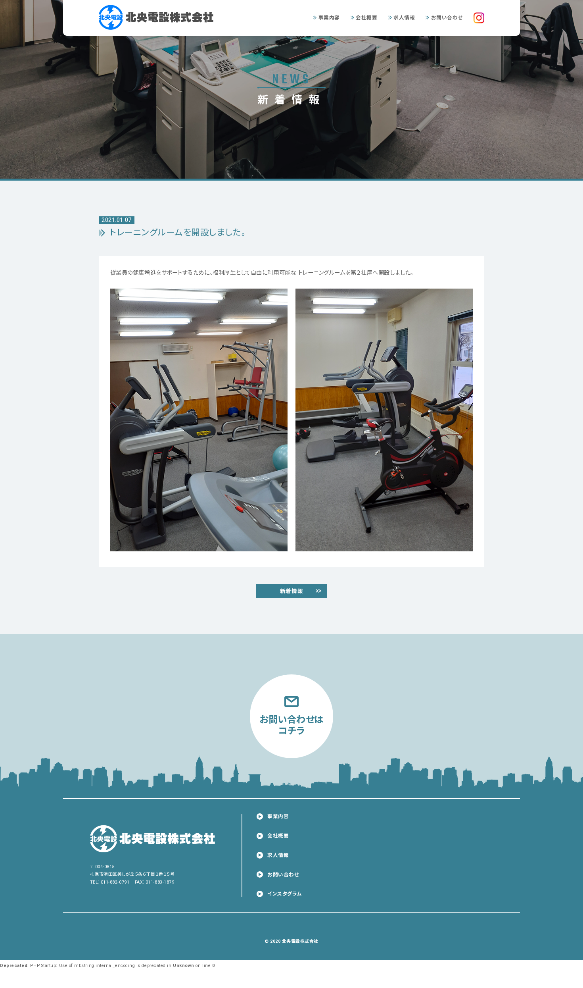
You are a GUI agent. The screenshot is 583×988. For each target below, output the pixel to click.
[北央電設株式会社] (161, 17)
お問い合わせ (447, 18)
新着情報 (291, 591)
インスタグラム (284, 894)
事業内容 (329, 18)
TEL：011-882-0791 (110, 882)
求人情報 (404, 18)
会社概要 (366, 18)
